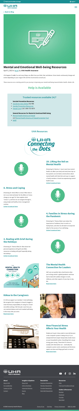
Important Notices (27, 388)
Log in (73, 1)
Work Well (61, 400)
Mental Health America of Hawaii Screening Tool (32, 118)
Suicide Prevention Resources (23, 106)
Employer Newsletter (46, 383)
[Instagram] (70, 374)
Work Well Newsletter (46, 391)
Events (24, 391)
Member (61, 392)
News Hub (25, 383)
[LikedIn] (74, 374)
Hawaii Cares (17, 108)
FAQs (60, 383)
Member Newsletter (46, 386)
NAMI (14, 120)
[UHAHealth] (10, 6)
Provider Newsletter (46, 388)
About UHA (7, 383)
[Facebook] (65, 374)
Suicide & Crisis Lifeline (20, 104)
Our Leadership (8, 386)
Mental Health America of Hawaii (24, 116)
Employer (61, 395)
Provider (61, 397)
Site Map (49, 406)
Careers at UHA (8, 388)
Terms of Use (40, 406)
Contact (6, 391)
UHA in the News (26, 386)
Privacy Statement (60, 406)
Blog (17, 71)
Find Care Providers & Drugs (13, 1)
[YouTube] (60, 374)
